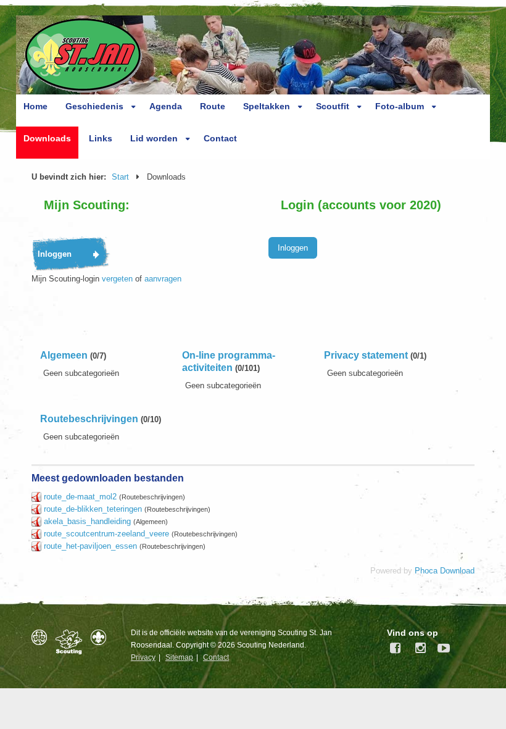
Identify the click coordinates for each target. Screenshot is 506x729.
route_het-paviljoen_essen (90, 546)
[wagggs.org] (42, 637)
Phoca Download (445, 570)
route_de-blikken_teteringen (93, 509)
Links (100, 138)
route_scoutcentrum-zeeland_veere (106, 533)
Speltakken (266, 106)
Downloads (47, 138)
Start (120, 176)
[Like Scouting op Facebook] (396, 648)
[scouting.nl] (72, 642)
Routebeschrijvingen (89, 419)
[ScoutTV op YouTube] (440, 648)
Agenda (165, 106)
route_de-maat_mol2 (80, 496)
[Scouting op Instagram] (418, 648)
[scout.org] (101, 637)
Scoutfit (332, 106)
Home (35, 106)
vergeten (117, 278)
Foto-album (399, 106)
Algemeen (64, 355)
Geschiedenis (94, 106)
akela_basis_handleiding (87, 521)
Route (212, 106)
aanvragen (162, 278)
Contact (220, 138)
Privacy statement (366, 355)
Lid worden (154, 138)
